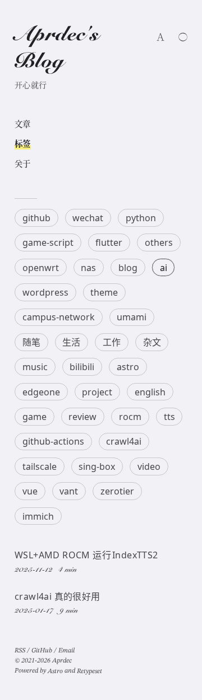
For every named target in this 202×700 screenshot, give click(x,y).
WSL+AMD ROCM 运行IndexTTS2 (86, 555)
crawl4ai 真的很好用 (57, 596)
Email (66, 650)
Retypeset (89, 671)
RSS (20, 650)
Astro (55, 671)
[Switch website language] (160, 36)
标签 (23, 144)
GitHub (41, 650)
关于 (23, 165)
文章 (23, 125)
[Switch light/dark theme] (182, 36)
